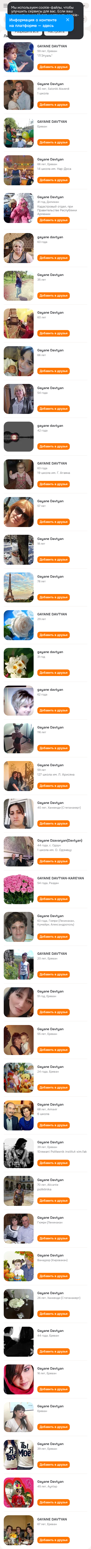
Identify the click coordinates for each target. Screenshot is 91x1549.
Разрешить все (26, 31)
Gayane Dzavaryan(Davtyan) (59, 840)
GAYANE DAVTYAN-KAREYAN (60, 878)
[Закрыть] (67, 20)
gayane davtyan (50, 237)
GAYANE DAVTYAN (52, 46)
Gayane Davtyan (50, 84)
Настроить (56, 31)
